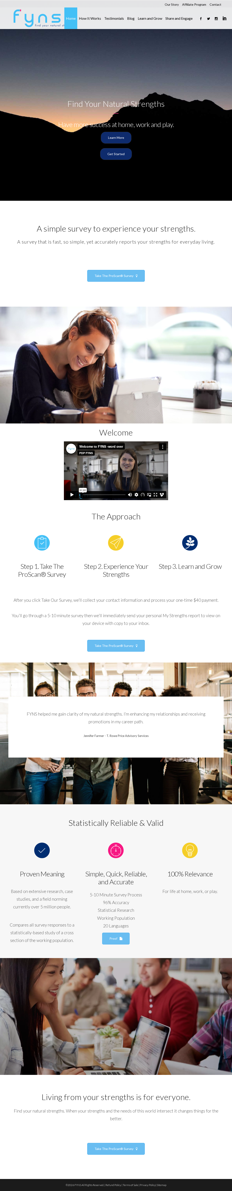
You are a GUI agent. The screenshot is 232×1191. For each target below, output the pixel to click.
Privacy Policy (148, 1185)
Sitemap (161, 1185)
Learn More (116, 137)
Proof (113, 938)
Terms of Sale (130, 1185)
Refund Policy (113, 1185)
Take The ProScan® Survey (113, 276)
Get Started (116, 154)
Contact (215, 4)
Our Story (172, 4)
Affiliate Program (194, 4)
